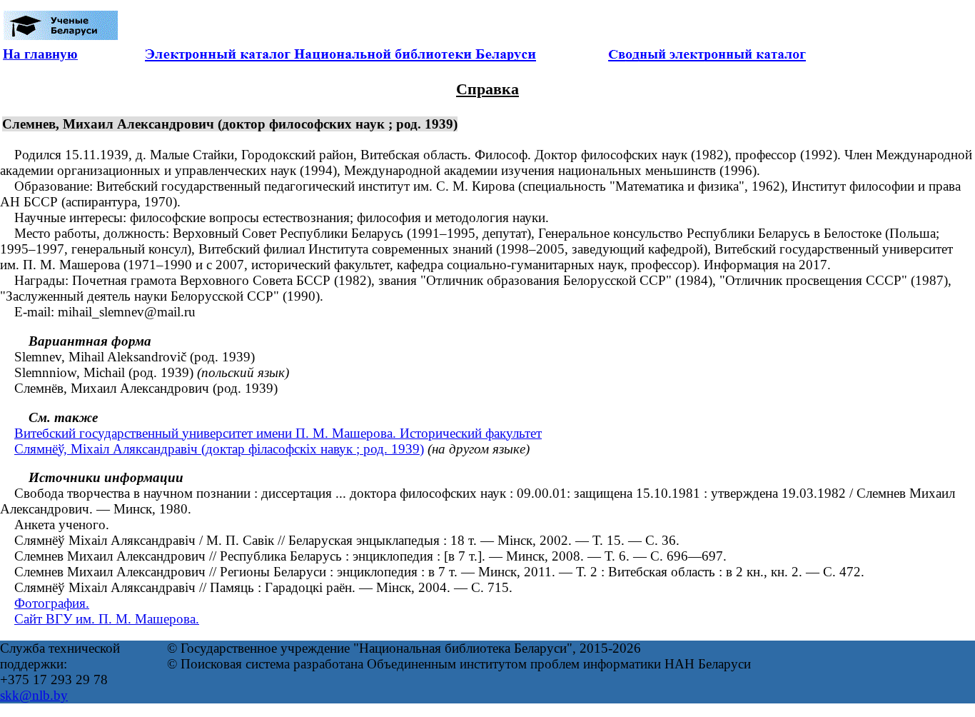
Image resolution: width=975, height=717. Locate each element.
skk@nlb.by (34, 695)
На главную (40, 53)
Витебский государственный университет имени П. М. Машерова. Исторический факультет (278, 433)
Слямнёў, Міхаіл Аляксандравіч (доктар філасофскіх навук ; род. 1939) (219, 448)
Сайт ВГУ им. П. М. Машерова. (106, 618)
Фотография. (51, 603)
